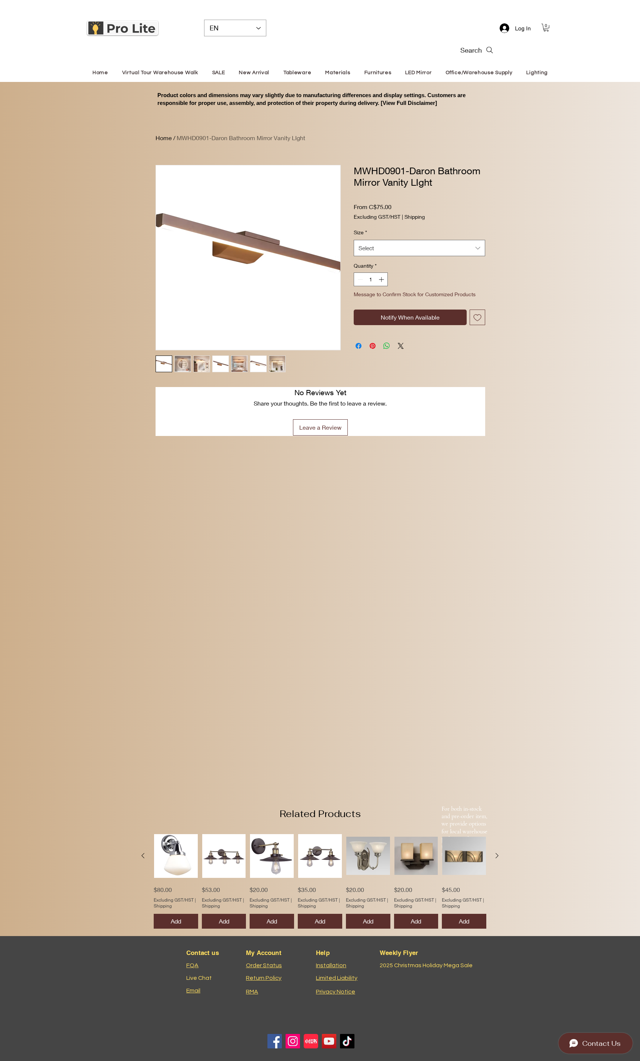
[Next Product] (497, 855)
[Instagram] (293, 1041)
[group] (320, 881)
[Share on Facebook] (358, 345)
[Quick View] (176, 856)
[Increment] (382, 279)
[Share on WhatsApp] (386, 345)
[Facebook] (274, 1041)
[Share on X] (400, 345)
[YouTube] (329, 1041)
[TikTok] (347, 1041)
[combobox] (419, 248)
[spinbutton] (370, 279)
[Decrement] (359, 279)
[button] (546, 28)
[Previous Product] (143, 855)
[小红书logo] (311, 1041)
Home (164, 137)
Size (360, 232)
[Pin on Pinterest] (372, 345)
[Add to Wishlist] (477, 317)
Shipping (414, 217)
